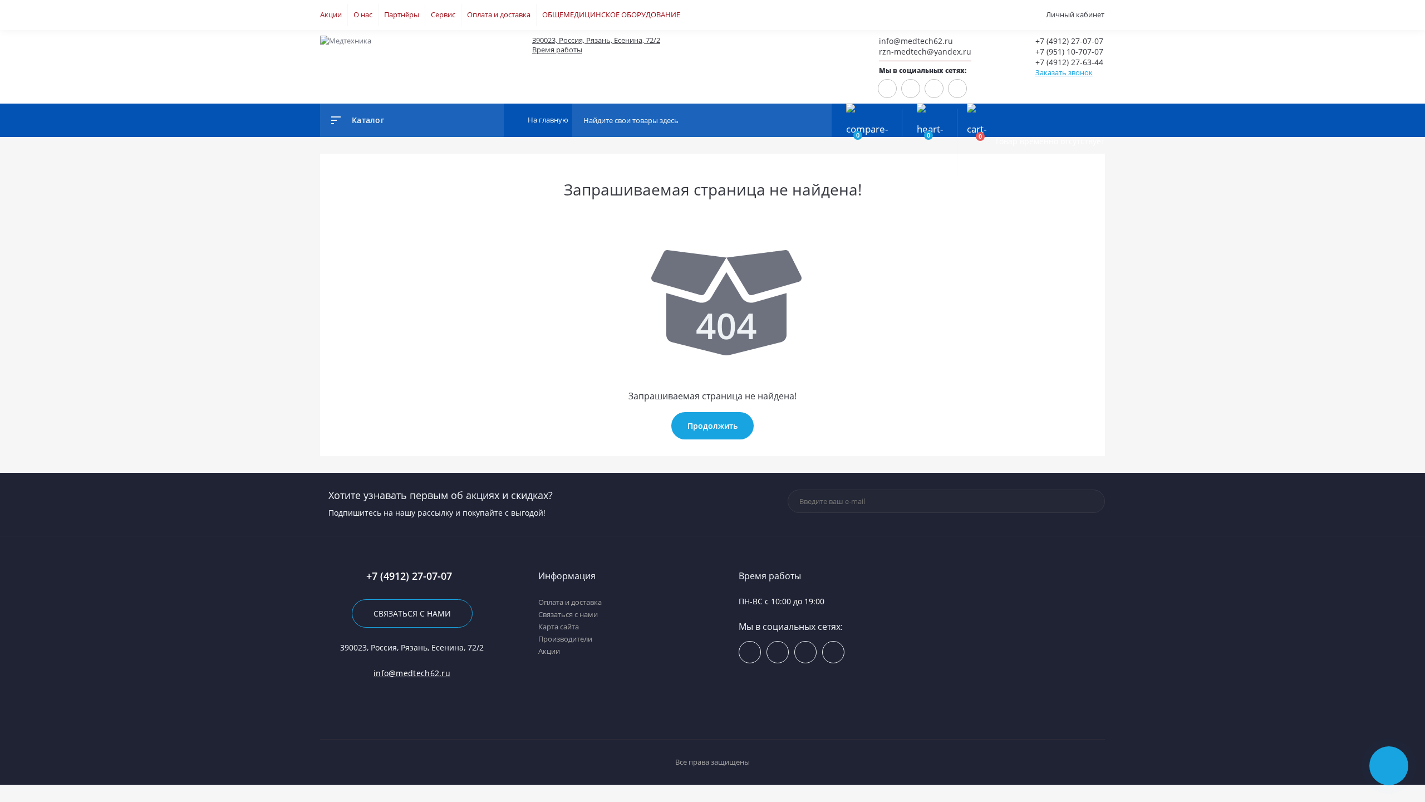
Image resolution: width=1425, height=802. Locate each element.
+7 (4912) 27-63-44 (1069, 62)
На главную (547, 120)
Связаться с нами (412, 613)
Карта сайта (558, 627)
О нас (362, 14)
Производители (565, 639)
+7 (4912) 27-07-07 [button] (409, 576)
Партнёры (401, 14)
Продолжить (712, 425)
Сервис (443, 14)
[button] (679, 40)
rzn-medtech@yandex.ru (925, 51)
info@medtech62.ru (916, 41)
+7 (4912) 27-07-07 (1069, 41)
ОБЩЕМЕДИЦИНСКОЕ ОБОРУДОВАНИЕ (611, 14)
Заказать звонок (1064, 72)
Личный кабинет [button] (1075, 14)
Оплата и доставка (498, 14)
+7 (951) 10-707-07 (1069, 51)
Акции (331, 14)
